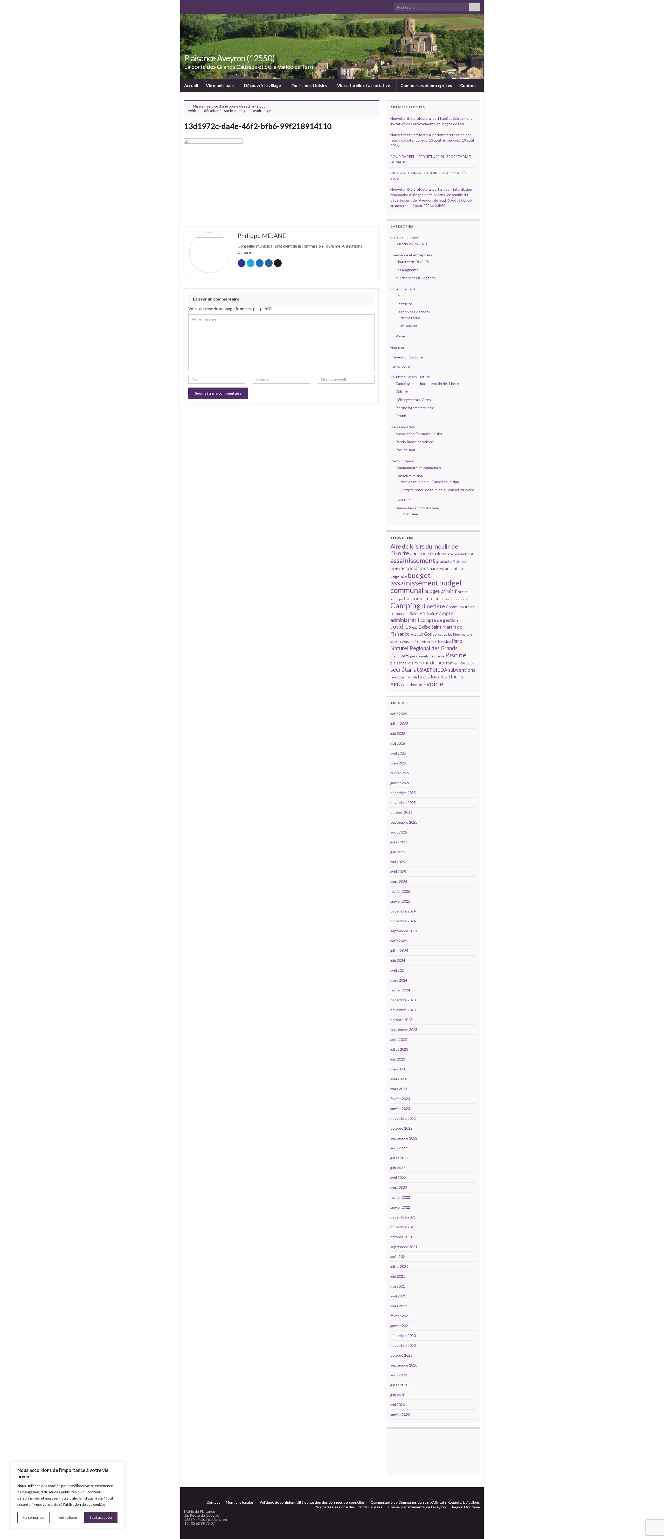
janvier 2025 (400, 901)
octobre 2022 (401, 1128)
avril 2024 (398, 970)
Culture (402, 391)
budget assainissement (414, 579)
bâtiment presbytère (454, 599)
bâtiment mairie (422, 598)
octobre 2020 (401, 1355)
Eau (399, 296)
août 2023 (398, 1039)
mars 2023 (398, 1089)
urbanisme (416, 684)
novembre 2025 (403, 802)
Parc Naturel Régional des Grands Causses (426, 648)
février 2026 (400, 773)
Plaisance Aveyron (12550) (229, 58)
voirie (434, 684)
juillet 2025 (399, 842)
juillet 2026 (399, 723)
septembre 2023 (403, 1029)
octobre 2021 (401, 1237)
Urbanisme (409, 514)
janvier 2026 (400, 783)
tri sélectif (409, 326)
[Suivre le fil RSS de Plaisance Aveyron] (469, 1493)
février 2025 (400, 891)
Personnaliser (33, 1517)
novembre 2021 (403, 1227)
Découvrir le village (263, 85)
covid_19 (400, 626)
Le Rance (440, 634)
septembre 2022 (403, 1138)
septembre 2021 (403, 1246)
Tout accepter (101, 1517)
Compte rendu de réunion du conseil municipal (438, 490)
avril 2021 (398, 1296)
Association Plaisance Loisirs (419, 433)
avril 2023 (398, 1079)
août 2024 (398, 940)
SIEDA (440, 670)
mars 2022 (398, 1187)
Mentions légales (240, 1502)
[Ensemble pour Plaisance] (477, 1493)
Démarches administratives (418, 508)
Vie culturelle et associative (364, 85)
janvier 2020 (400, 1414)
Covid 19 (403, 500)
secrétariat (404, 669)
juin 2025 (397, 852)
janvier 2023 (400, 1108)
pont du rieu (432, 662)
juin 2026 (397, 733)
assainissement (412, 560)
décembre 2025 (403, 792)
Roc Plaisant (406, 450)
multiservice (441, 641)
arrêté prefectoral (457, 554)
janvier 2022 (400, 1207)
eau (415, 627)
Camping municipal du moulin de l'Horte (427, 383)
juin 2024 (397, 960)
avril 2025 (398, 871)
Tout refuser (67, 1517)
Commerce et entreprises (411, 255)
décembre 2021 (403, 1217)
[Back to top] (652, 1508)
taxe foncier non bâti (403, 677)
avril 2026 (398, 753)
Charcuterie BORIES (412, 261)
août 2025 (398, 832)
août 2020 (398, 1375)
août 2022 (398, 1148)
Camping (405, 605)
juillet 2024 (399, 950)
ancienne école (426, 553)
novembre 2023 (403, 1010)
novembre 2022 (403, 1118)
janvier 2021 (400, 1325)
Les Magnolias (407, 270)
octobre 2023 (401, 1019)
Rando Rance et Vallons (415, 441)
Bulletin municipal (404, 237)
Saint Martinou (463, 663)
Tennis (401, 416)
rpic (449, 663)
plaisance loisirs (404, 663)
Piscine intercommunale (415, 407)
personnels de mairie (427, 656)
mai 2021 (397, 1286)
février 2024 (400, 990)
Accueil (191, 85)
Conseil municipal (410, 476)
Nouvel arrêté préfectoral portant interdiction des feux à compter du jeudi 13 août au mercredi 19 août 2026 (432, 140)
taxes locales (432, 676)
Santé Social (400, 367)
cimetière (433, 606)
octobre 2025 (401, 812)
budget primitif (440, 591)
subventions (461, 670)
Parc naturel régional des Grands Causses (348, 1507)
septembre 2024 (403, 931)
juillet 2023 (399, 1049)
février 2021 (400, 1316)
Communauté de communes (418, 467)
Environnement (402, 289)
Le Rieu (454, 634)
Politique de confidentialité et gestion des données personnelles (312, 1502)
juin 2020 (397, 1395)
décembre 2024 (403, 911)
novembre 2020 (403, 1345)
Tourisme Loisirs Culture (410, 377)
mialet (426, 641)
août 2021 (398, 1256)
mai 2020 (397, 1404)
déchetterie (410, 318)
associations (414, 568)
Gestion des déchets (413, 312)
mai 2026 (397, 743)
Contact (468, 85)
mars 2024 (398, 980)
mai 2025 (397, 862)
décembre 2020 (403, 1335)
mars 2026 (398, 763)
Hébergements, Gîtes (413, 399)
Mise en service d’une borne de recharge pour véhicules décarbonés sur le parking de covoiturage (229, 108)
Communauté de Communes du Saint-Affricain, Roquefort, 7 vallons (425, 1502)
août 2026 (398, 713)
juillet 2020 (399, 1385)
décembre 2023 (403, 1000)
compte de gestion (439, 620)
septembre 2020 (403, 1365)
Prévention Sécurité (406, 357)
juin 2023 (397, 1059)
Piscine (455, 655)
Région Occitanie (466, 1507)
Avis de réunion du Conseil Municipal (430, 481)
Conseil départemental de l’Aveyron (417, 1507)
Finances (397, 347)
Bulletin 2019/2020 (411, 244)
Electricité (404, 304)
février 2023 (400, 1098)
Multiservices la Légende (416, 278)
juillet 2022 (399, 1158)
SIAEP (426, 670)
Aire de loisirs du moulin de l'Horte (424, 550)
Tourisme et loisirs (309, 85)
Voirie (400, 336)
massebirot (411, 641)
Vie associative (402, 427)
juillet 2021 (399, 1266)
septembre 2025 (403, 822)
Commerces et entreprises (426, 85)
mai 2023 (397, 1069)
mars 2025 (398, 881)
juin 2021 (397, 1276)
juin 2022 (397, 1167)
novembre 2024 (403, 921)
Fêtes (414, 634)
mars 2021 (398, 1306)
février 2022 (400, 1197)
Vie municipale (220, 85)
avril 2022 (398, 1177)
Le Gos (425, 634)
